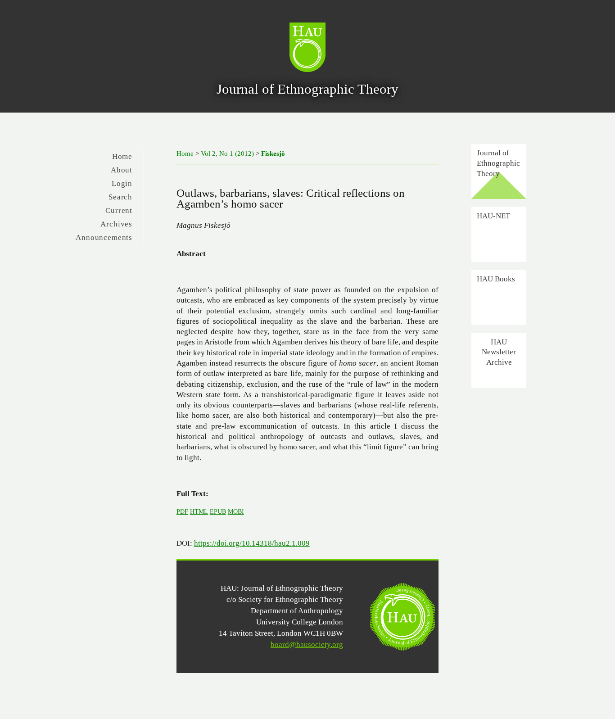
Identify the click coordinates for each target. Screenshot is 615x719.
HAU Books (496, 278)
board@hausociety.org (307, 644)
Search (120, 197)
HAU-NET (493, 215)
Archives (116, 224)
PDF (182, 511)
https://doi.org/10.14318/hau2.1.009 (252, 543)
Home (122, 156)
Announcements (104, 237)
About (121, 170)
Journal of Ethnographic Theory (498, 162)
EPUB (218, 511)
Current (118, 210)
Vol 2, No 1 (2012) (227, 153)
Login (122, 183)
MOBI (236, 511)
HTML (199, 511)
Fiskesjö (273, 153)
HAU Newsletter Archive (499, 351)
